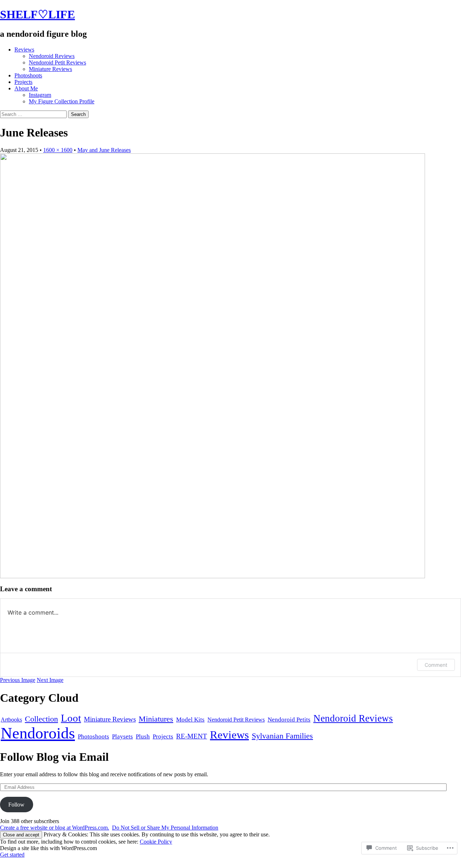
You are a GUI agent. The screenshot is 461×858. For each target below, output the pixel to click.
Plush (143, 736)
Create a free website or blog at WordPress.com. (54, 828)
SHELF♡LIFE (37, 14)
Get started (12, 855)
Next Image (50, 680)
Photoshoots (28, 75)
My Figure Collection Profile (61, 101)
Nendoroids (38, 733)
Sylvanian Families (282, 736)
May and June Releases (104, 150)
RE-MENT (191, 736)
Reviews (24, 49)
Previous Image (17, 680)
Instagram (40, 95)
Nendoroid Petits (289, 719)
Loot (71, 718)
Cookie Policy (156, 842)
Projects (23, 82)
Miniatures (156, 719)
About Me (26, 88)
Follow (16, 804)
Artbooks (11, 720)
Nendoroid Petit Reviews (57, 62)
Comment (436, 665)
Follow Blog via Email (54, 756)
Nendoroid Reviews (52, 56)
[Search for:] (34, 114)
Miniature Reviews (50, 69)
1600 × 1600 (57, 150)
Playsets (122, 736)
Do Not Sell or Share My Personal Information (165, 828)
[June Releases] (212, 576)
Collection (41, 718)
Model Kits (190, 719)
